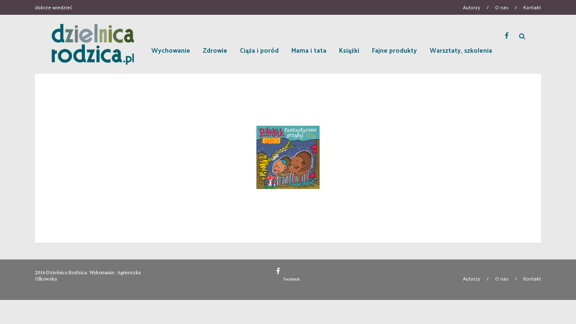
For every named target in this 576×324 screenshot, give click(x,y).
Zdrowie (215, 50)
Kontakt (532, 7)
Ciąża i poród (259, 50)
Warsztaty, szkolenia (461, 50)
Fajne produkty (394, 50)
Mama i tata (308, 50)
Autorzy (471, 7)
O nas (502, 7)
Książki (349, 50)
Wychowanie (170, 50)
